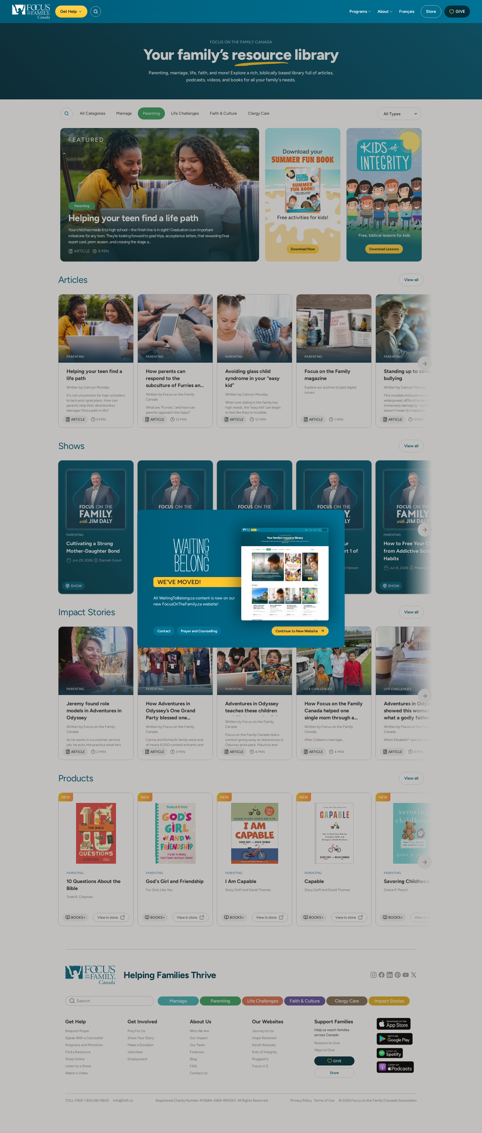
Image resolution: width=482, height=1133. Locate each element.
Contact (164, 631)
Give (460, 11)
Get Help (68, 11)
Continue (297, 631)
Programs (358, 11)
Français (406, 11)
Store (431, 11)
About (383, 11)
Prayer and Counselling (199, 631)
